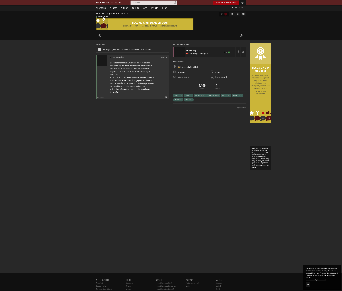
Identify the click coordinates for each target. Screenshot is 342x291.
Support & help (101, 286)
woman (199, 95)
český (218, 289)
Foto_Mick (104, 17)
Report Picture (241, 108)
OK (308, 284)
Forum (135, 8)
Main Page (100, 283)
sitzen (178, 100)
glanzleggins (213, 95)
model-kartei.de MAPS (164, 283)
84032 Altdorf (193, 67)
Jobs (145, 8)
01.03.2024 (181, 72)
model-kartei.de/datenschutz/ (316, 280)
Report (102, 97)
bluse (178, 95)
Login (242, 3)
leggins (226, 95)
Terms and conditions (104, 289)
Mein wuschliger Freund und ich (112, 13)
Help (241, 8)
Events (154, 8)
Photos (113, 8)
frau (188, 100)
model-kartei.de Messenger (166, 286)
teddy (188, 95)
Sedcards (101, 8)
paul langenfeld (118, 57)
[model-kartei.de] (109, 2)
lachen (237, 95)
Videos (124, 8)
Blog (164, 8)
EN (236, 8)
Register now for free (226, 3)
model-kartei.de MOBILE (165, 289)
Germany (183, 67)
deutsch (219, 283)
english (218, 286)
